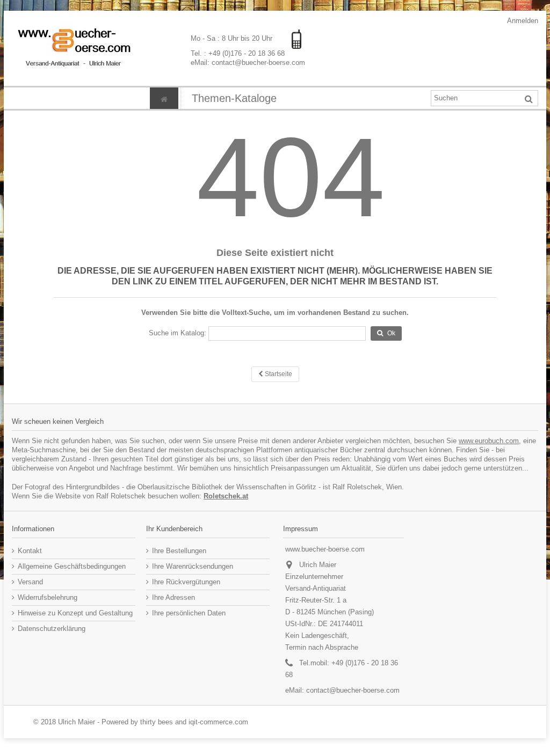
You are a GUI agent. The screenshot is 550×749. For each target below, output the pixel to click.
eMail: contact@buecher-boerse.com (248, 62)
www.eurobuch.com (489, 441)
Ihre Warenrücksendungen (192, 566)
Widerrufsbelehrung (47, 597)
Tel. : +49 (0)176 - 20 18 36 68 (238, 53)
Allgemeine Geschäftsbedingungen (72, 566)
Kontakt (30, 551)
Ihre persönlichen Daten (189, 613)
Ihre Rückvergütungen (186, 582)
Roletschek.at (226, 496)
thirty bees (156, 722)
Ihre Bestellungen (179, 551)
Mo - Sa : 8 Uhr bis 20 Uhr (232, 38)
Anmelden (521, 21)
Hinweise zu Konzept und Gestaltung (75, 613)
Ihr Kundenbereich (174, 529)
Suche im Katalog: (177, 333)
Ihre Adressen (173, 597)
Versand (30, 582)
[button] (233, 98)
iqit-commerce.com (218, 722)
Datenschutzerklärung (51, 629)
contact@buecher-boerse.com (353, 690)
